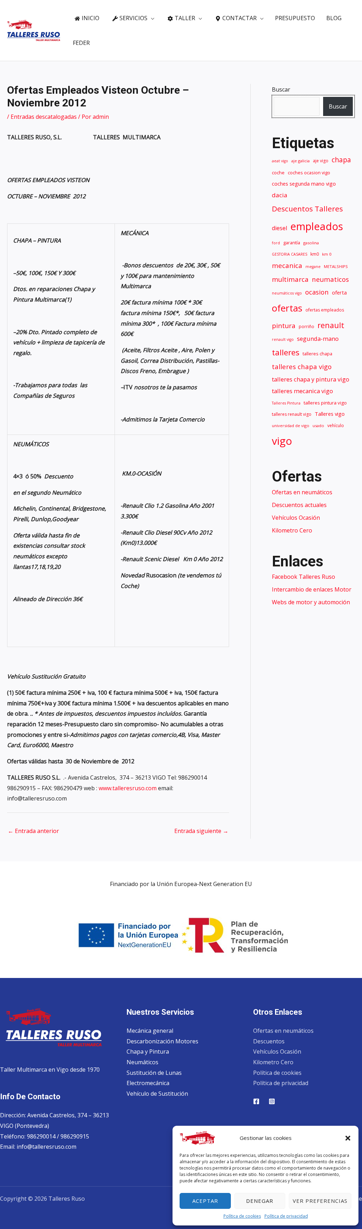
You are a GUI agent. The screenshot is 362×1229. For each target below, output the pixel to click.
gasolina (311, 242)
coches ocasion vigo (309, 173)
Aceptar (205, 1200)
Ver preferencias (320, 1200)
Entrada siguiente (201, 831)
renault (330, 325)
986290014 (42, 1136)
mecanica (287, 265)
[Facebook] (256, 1101)
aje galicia (300, 160)
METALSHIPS (336, 266)
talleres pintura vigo (325, 403)
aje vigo (320, 161)
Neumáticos (142, 1062)
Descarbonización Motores (162, 1041)
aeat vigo (280, 160)
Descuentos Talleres (307, 209)
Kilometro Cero (292, 530)
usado (318, 425)
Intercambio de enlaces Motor (311, 589)
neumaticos (330, 279)
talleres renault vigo (291, 414)
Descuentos (269, 1041)
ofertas (287, 308)
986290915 (74, 1136)
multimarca (290, 279)
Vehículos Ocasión (296, 518)
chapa (341, 159)
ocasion (317, 291)
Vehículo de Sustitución (157, 1093)
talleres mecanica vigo (302, 391)
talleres (285, 352)
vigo (282, 441)
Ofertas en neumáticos (302, 492)
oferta (339, 292)
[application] (150, 18)
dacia (279, 195)
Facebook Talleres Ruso (303, 577)
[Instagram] (272, 1101)
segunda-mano (318, 338)
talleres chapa (317, 354)
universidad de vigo (290, 425)
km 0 (327, 254)
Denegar (259, 1200)
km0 (314, 254)
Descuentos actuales (299, 505)
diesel (279, 228)
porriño (306, 327)
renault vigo (283, 339)
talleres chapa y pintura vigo (310, 379)
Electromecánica (148, 1083)
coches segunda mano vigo (304, 183)
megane (313, 266)
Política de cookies (242, 1216)
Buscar (281, 89)
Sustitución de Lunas (154, 1073)
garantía (291, 243)
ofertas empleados (324, 310)
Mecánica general (150, 1031)
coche (278, 173)
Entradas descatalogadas (44, 117)
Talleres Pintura (286, 403)
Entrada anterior (33, 831)
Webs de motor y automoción (311, 602)
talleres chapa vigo (302, 366)
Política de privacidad (286, 1216)
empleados (316, 226)
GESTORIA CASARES (289, 254)
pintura (284, 325)
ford (276, 242)
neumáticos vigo (287, 293)
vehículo (335, 426)
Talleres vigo (330, 413)
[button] (347, 1138)
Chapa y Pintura (148, 1051)
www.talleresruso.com (128, 788)
